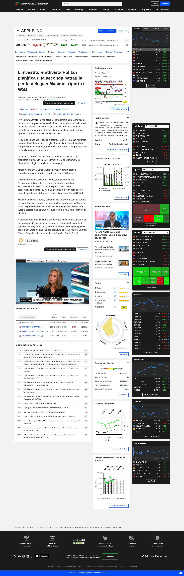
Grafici (42, 52)
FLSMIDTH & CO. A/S (143, 245)
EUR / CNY (137, 339)
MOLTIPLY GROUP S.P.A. (144, 202)
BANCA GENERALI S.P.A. (144, 196)
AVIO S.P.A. (139, 183)
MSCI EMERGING (142, 78)
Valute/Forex (138, 295)
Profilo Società (102, 118)
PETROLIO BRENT (140, 384)
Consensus (97, 52)
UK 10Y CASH (141, 476)
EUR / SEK (137, 325)
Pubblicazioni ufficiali (97, 57)
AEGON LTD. (140, 256)
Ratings (109, 52)
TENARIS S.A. (140, 199)
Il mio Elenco (138, 126)
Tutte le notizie (21, 57)
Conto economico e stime (107, 158)
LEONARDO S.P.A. (142, 193)
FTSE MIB (139, 49)
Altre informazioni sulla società (116, 150)
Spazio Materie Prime (151, 395)
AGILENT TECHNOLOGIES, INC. (33, 331)
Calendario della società (119, 505)
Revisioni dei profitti (104, 404)
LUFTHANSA (140, 146)
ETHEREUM (140, 423)
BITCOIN (139, 420)
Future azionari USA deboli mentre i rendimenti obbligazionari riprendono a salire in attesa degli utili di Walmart (52, 398)
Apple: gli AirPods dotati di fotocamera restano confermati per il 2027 (47, 408)
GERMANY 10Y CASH (143, 468)
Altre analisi (123, 274)
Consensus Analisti (104, 363)
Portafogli (79, 9)
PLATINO (137, 390)
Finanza (71, 52)
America (156, 29)
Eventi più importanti (46, 57)
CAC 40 (138, 55)
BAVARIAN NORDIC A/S (144, 237)
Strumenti (132, 9)
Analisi (42, 9)
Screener (118, 9)
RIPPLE (138, 432)
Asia (165, 29)
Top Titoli (146, 9)
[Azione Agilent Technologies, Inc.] (50, 114)
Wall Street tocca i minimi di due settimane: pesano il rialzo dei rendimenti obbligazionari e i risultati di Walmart (48, 384)
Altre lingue (111, 57)
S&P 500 (139, 64)
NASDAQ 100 (140, 69)
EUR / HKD (137, 342)
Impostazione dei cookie (73, 566)
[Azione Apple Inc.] (36, 109)
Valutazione (83, 52)
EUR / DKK (137, 331)
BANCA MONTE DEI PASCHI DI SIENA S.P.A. (148, 158)
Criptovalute (138, 402)
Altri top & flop (151, 225)
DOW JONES (140, 66)
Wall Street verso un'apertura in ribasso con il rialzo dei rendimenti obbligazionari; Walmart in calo (51, 391)
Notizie (31, 9)
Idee (68, 9)
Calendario (56, 9)
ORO (135, 378)
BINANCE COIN (141, 429)
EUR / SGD (137, 345)
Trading (106, 9)
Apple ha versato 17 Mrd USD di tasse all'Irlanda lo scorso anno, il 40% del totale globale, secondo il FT (51, 377)
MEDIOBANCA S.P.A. (143, 190)
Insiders (58, 57)
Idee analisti (32, 57)
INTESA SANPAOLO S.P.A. (145, 149)
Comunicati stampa (81, 57)
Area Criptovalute (151, 436)
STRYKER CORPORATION (31, 327)
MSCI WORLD (140, 81)
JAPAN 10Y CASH (142, 471)
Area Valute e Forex (151, 353)
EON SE (138, 155)
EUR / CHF (137, 319)
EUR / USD (137, 313)
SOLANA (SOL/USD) (143, 426)
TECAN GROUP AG (142, 258)
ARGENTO (137, 387)
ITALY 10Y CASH (141, 462)
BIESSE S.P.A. (140, 186)
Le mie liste (151, 162)
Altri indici (151, 85)
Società (61, 52)
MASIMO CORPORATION (30, 336)
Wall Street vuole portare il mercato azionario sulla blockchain (44, 412)
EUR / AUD (137, 337)
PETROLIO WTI (139, 381)
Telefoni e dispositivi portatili (119, 144)
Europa (146, 29)
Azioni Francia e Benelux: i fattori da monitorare (40, 403)
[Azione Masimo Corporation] (81, 114)
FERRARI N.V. (140, 133)
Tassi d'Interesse (140, 443)
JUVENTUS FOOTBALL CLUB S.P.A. (148, 177)
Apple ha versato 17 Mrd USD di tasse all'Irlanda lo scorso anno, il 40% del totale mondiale (51, 370)
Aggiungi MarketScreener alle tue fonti (60, 103)
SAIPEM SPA (140, 152)
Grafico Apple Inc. (103, 68)
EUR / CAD (137, 334)
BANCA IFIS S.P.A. (142, 180)
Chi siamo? (89, 566)
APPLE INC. (26, 323)
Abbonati (165, 4)
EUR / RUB (137, 322)
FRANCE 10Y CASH (143, 474)
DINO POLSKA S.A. (142, 242)
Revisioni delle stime (120, 449)
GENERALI (139, 139)
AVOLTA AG (139, 253)
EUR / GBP (137, 316)
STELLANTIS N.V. (142, 130)
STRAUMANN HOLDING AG (145, 261)
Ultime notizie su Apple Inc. (29, 345)
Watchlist (93, 9)
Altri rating (123, 354)
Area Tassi (151, 481)
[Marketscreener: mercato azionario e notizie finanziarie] (31, 4)
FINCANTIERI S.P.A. (142, 136)
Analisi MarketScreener (43, 60)
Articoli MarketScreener (24, 60)
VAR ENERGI (140, 264)
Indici (138, 29)
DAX (137, 52)
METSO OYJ (140, 248)
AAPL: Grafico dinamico (119, 109)
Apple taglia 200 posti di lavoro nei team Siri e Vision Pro (104, 41)
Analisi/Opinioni (102, 206)
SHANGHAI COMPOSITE (144, 72)
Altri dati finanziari (121, 197)
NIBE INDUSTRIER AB (143, 239)
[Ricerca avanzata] (119, 4)
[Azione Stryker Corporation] (68, 109)
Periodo (97, 73)
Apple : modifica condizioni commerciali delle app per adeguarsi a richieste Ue (50, 416)
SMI (137, 58)
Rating (98, 283)
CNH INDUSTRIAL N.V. (144, 174)
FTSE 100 (139, 61)
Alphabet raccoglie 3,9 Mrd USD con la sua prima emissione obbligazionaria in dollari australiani (53, 422)
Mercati (19, 9)
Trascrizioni (67, 57)
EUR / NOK (137, 328)
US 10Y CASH (141, 465)
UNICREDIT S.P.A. (142, 142)
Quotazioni (32, 52)
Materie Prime (139, 360)
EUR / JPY (137, 348)
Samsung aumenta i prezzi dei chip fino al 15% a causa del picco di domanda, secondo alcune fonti (50, 429)
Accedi (155, 4)
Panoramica (20, 52)
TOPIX (138, 75)
